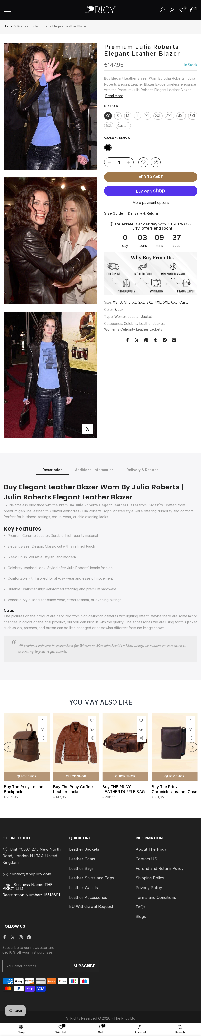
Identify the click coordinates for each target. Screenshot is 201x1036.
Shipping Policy (150, 877)
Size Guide (113, 213)
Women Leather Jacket (133, 316)
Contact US (146, 858)
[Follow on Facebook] (4, 937)
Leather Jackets (84, 849)
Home (8, 26)
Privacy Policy (149, 887)
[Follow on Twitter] (13, 937)
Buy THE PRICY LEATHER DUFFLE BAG (123, 789)
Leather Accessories (88, 897)
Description (52, 470)
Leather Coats (82, 858)
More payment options (151, 202)
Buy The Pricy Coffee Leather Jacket (73, 789)
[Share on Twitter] (137, 340)
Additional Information (94, 470)
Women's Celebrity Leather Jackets (133, 329)
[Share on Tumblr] (155, 340)
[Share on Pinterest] (146, 340)
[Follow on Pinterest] (29, 937)
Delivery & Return (143, 213)
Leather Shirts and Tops (91, 877)
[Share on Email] (174, 340)
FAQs (140, 906)
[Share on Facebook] (127, 340)
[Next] (192, 747)
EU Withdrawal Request (91, 906)
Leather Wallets (83, 887)
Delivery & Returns (142, 470)
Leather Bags (81, 868)
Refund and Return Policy (160, 868)
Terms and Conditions (156, 897)
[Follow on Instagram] (21, 937)
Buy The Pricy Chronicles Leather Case (174, 789)
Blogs (141, 916)
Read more (114, 96)
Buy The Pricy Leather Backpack (24, 789)
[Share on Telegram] (165, 340)
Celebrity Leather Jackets (144, 323)
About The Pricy (151, 849)
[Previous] (8, 747)
